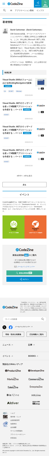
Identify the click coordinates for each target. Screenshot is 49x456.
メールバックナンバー (26, 266)
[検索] (5, 10)
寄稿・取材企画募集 (13, 334)
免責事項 (13, 424)
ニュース (7, 344)
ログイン (26, 279)
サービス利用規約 (16, 431)
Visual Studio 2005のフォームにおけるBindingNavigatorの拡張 (17, 82)
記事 (30, 344)
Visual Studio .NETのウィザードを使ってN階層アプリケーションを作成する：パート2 (17, 129)
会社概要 (13, 427)
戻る (24, 184)
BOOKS (32, 355)
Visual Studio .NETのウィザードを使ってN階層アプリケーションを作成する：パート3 (17, 106)
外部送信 (13, 438)
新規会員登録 (25, 273)
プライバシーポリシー (18, 434)
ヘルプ (12, 413)
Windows (18, 91)
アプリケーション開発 (24, 10)
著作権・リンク (15, 416)
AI (11, 10)
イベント (7, 355)
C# (5, 91)
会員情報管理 (14, 420)
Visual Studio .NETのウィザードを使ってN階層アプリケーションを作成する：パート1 (17, 153)
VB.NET (11, 91)
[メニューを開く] (4, 4)
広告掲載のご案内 (37, 334)
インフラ (40, 10)
